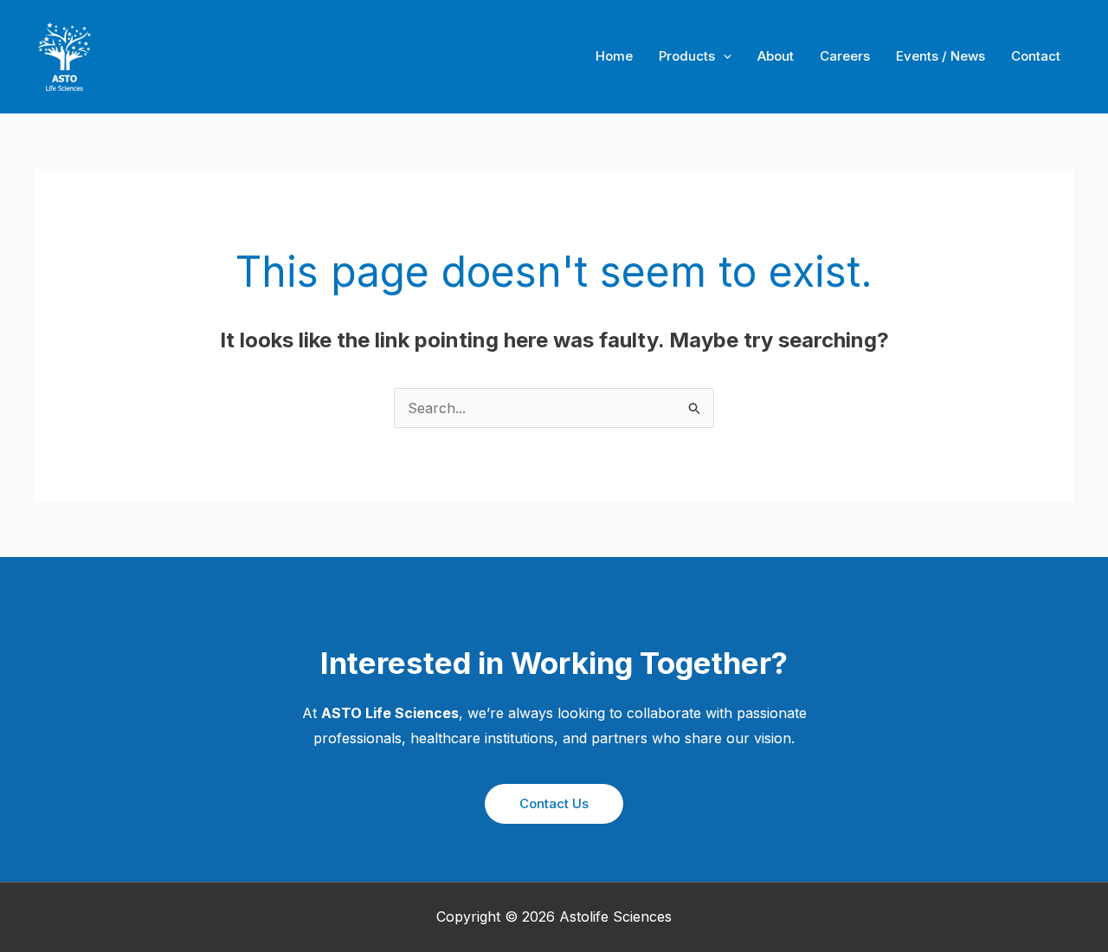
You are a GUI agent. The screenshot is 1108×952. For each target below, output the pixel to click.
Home (614, 56)
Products (687, 56)
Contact (1035, 56)
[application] (723, 56)
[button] (554, 804)
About (775, 56)
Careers (845, 56)
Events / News (940, 56)
